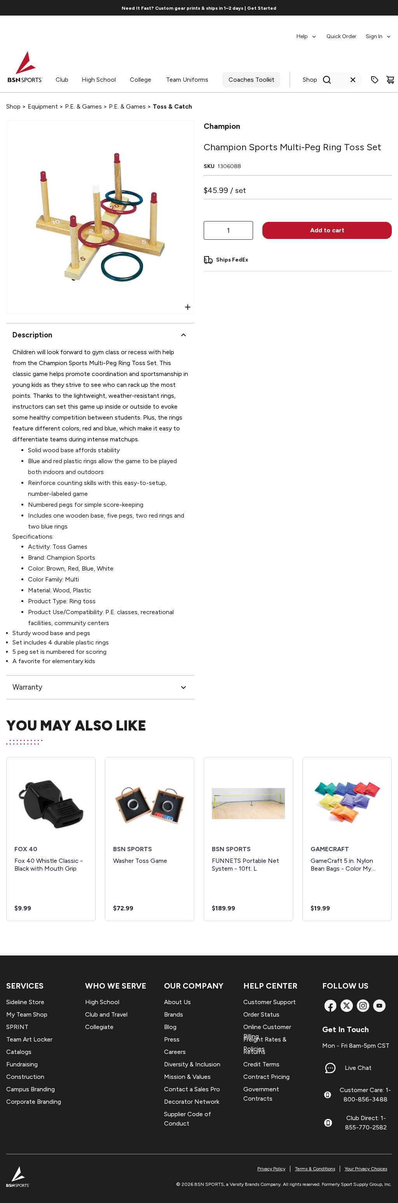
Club (62, 79)
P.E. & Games (83, 106)
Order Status (261, 1014)
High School (99, 79)
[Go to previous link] (54, 7)
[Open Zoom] (187, 307)
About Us (177, 1002)
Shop (310, 79)
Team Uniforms (187, 79)
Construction (25, 1076)
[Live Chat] (330, 1068)
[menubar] (344, 32)
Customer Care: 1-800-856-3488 (365, 1094)
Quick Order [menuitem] (341, 36)
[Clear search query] (353, 80)
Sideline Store (25, 1002)
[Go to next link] (343, 7)
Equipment (43, 106)
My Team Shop (26, 1014)
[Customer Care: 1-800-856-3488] (327, 1095)
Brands (173, 1014)
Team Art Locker (29, 1039)
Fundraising (22, 1064)
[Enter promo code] (374, 80)
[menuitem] (307, 32)
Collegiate (99, 1027)
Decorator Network (191, 1101)
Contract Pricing (266, 1076)
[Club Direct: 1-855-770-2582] (328, 1123)
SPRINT (17, 1027)
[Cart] (390, 80)
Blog (170, 1027)
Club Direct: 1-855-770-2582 (366, 1122)
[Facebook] (330, 1006)
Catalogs (18, 1051)
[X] (347, 1006)
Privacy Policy (271, 1168)
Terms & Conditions (315, 1168)
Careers (175, 1051)
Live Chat (358, 1067)
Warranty (27, 687)
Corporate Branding (33, 1101)
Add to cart (327, 230)
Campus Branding (30, 1089)
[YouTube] (379, 1006)
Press (172, 1039)
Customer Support (269, 1002)
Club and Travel (106, 1014)
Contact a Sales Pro (192, 1089)
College (140, 79)
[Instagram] (363, 1006)
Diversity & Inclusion (192, 1064)
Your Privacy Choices (366, 1168)
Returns (254, 1051)
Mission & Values (187, 1076)
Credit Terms (261, 1064)
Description (32, 334)
